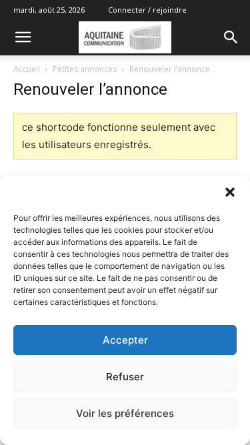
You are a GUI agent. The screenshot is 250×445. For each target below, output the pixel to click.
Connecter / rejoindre (147, 10)
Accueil (26, 69)
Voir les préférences (125, 413)
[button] (230, 192)
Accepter (125, 340)
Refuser (125, 376)
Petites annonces (85, 69)
